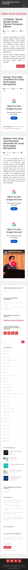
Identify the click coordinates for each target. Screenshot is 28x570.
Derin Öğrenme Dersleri (16, 470)
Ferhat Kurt (16, 31)
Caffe (7, 351)
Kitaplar (7, 381)
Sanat (7, 399)
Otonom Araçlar (10, 412)
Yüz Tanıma (9, 421)
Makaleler (8, 384)
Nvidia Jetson (9, 390)
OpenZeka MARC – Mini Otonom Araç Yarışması (13, 508)
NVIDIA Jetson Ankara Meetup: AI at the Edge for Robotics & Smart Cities (14, 501)
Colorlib (14, 566)
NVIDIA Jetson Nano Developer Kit (12, 505)
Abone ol (7, 547)
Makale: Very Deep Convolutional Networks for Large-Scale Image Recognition (14, 143)
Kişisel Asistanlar (10, 409)
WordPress (9, 568)
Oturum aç (6, 291)
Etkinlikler (8, 366)
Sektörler (8, 402)
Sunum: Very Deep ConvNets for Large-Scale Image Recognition (14, 80)
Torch (7, 438)
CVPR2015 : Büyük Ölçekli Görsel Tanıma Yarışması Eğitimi (13, 23)
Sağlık (7, 415)
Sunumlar (8, 425)
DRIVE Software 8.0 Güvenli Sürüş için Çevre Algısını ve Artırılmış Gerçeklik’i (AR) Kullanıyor (14, 518)
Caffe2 (7, 354)
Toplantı (8, 435)
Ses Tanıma (9, 418)
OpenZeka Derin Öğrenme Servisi (14, 393)
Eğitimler (8, 363)
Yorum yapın (6, 154)
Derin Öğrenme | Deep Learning (10, 2)
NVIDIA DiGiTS (13, 458)
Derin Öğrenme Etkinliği (11, 360)
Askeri (7, 405)
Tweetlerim (6, 492)
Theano (7, 431)
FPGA (7, 369)
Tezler (7, 428)
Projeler (8, 396)
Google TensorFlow (11, 375)
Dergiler (8, 357)
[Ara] (22, 342)
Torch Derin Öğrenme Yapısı (17, 464)
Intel (7, 378)
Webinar (8, 441)
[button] (6, 452)
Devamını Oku (20, 66)
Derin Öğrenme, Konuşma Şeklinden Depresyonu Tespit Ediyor (13, 513)
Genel (7, 372)
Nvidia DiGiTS (9, 387)
